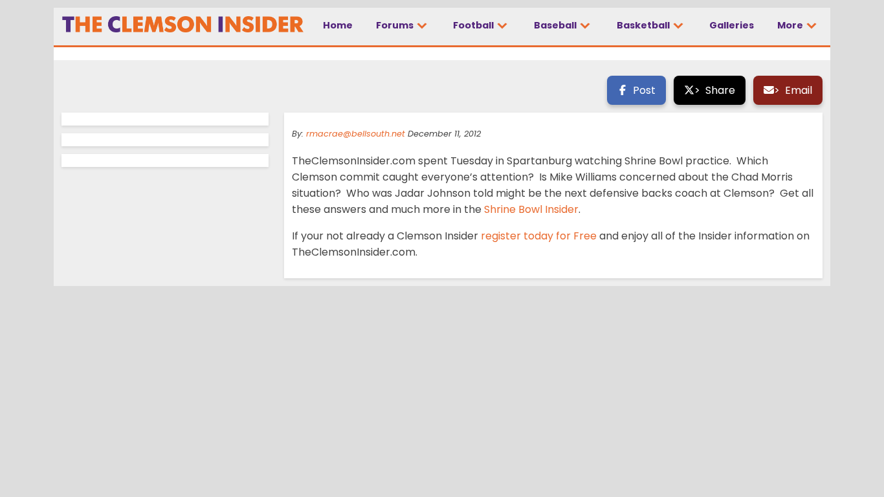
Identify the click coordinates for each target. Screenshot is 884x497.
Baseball (556, 25)
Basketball (644, 25)
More (791, 25)
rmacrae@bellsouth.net (355, 133)
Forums (395, 25)
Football (474, 25)
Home (338, 25)
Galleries (731, 25)
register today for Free (540, 235)
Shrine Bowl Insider (530, 209)
